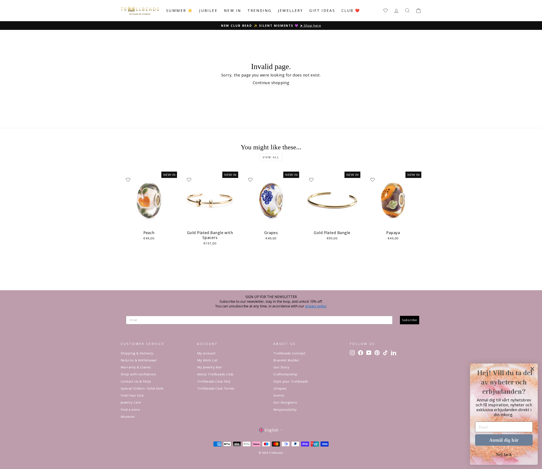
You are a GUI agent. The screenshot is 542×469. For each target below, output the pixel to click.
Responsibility (285, 409)
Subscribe (409, 320)
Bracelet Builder (286, 360)
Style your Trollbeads (290, 381)
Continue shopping (271, 82)
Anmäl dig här (503, 440)
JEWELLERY (290, 10)
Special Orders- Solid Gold (142, 388)
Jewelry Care (131, 402)
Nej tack (504, 454)
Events (279, 395)
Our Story (281, 367)
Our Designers (285, 402)
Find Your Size (132, 395)
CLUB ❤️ (351, 10)
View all (271, 157)
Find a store (130, 409)
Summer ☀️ (179, 10)
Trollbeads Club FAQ (214, 381)
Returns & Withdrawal (138, 360)
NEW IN (232, 10)
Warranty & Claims (136, 367)
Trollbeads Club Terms (215, 388)
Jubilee (208, 10)
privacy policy (315, 306)
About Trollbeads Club (215, 374)
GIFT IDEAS (322, 10)
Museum (128, 416)
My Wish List (207, 360)
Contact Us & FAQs (136, 381)
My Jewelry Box (209, 367)
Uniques (280, 388)
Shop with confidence (138, 374)
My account (206, 353)
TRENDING (259, 10)
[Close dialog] (532, 369)
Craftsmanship (285, 374)
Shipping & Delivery (137, 353)
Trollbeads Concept (289, 353)
